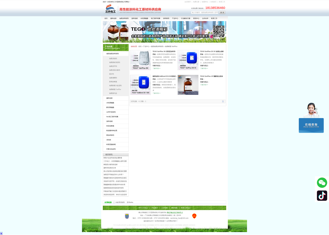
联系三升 (222, 2)
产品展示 (155, 208)
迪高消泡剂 (113, 58)
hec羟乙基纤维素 (112, 117)
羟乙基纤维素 (155, 18)
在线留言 (213, 2)
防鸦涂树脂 (113, 82)
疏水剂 (111, 74)
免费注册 (196, 2)
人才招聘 (164, 208)
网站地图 (174, 208)
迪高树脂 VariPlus (115, 89)
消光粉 (108, 140)
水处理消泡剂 (120, 202)
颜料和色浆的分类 (110, 168)
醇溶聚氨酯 (110, 107)
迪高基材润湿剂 (114, 62)
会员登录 (188, 2)
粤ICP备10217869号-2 (175, 212)
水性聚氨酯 (144, 18)
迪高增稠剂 (113, 78)
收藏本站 (205, 2)
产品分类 (108, 46)
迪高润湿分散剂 (114, 70)
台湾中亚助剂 (111, 112)
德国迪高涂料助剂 (112, 54)
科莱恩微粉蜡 (111, 144)
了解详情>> (157, 68)
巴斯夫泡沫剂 (111, 149)
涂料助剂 (166, 18)
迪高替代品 (113, 93)
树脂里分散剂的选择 (110, 164)
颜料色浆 (113, 18)
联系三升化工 (185, 208)
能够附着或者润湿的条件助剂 (114, 188)
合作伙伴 (205, 18)
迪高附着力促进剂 (115, 85)
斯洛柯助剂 (110, 135)
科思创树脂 (110, 126)
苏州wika (130, 202)
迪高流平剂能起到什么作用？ (114, 174)
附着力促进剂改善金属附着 (113, 158)
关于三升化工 (143, 208)
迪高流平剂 (113, 66)
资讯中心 (196, 18)
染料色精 (134, 18)
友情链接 (108, 202)
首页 (106, 18)
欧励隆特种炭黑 (111, 130)
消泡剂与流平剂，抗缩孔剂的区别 (115, 181)
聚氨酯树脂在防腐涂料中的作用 (114, 184)
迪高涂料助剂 (124, 18)
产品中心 (175, 18)
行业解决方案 (185, 18)
